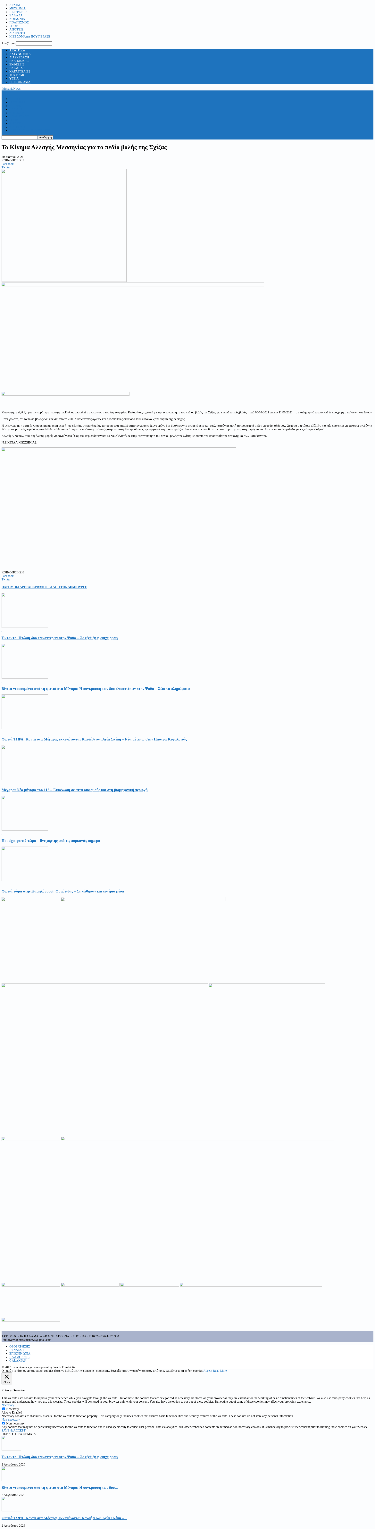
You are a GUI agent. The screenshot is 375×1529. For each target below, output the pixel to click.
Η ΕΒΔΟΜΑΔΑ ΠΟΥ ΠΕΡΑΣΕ (29, 36)
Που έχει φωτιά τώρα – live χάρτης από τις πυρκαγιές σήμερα (51, 841)
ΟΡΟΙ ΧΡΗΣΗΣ (19, 1346)
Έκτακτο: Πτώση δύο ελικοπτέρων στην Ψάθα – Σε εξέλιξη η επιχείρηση (60, 638)
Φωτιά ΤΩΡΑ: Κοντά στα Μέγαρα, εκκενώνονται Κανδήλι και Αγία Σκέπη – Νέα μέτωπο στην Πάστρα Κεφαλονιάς (94, 739)
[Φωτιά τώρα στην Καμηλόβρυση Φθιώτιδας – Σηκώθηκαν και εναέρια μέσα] (25, 880)
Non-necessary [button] (11, 1419)
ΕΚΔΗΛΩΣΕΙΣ (19, 61)
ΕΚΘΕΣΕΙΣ (16, 64)
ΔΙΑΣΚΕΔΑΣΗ (19, 57)
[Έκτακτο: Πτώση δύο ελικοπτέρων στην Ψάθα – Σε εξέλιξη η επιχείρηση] (25, 626)
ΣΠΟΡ (13, 26)
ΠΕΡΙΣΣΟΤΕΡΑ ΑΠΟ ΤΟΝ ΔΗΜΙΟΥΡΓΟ (58, 587)
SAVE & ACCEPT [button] (14, 1430)
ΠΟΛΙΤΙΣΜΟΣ (19, 22)
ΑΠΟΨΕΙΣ (16, 29)
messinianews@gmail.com (35, 1339)
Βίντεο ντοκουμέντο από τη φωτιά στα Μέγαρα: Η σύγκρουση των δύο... (60, 1487)
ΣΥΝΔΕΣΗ (16, 1350)
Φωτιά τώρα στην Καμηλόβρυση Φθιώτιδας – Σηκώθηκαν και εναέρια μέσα (63, 891)
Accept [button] (207, 1370)
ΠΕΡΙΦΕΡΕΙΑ (18, 11)
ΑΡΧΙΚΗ (15, 4)
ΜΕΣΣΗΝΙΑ (17, 8)
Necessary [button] (8, 1405)
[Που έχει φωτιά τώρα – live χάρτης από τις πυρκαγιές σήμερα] (25, 829)
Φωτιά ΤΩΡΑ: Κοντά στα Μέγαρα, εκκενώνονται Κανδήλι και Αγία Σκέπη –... (64, 1518)
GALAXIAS (17, 1360)
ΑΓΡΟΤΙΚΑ (17, 50)
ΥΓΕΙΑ (14, 78)
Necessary (12, 1409)
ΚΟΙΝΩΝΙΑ (17, 19)
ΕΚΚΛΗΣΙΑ (17, 68)
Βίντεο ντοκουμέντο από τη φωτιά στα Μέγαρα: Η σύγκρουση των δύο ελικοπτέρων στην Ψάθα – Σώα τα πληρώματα (96, 689)
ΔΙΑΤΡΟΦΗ (17, 33)
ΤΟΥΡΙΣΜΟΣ (18, 75)
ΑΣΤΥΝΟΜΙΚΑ (20, 53)
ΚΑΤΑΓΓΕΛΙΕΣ (19, 71)
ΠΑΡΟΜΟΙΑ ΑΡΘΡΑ (16, 587)
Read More (220, 1370)
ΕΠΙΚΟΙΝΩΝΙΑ (19, 82)
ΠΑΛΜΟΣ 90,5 (19, 1357)
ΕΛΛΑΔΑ (16, 15)
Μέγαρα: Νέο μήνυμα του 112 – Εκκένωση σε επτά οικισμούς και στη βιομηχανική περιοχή (75, 790)
